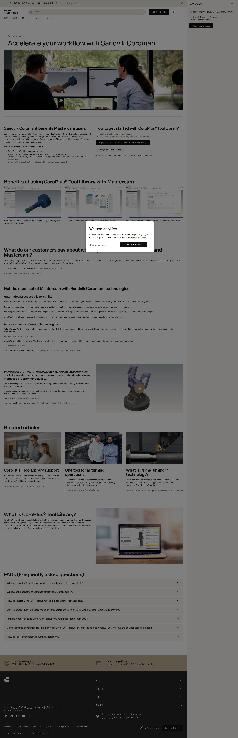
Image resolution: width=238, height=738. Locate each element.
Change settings (97, 245)
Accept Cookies (133, 244)
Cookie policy (140, 237)
